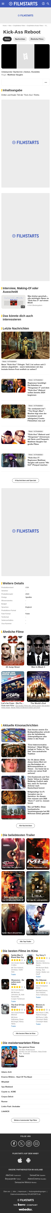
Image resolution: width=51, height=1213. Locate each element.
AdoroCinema (34, 1179)
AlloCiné (9, 1175)
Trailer (13, 974)
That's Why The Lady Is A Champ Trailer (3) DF (13, 867)
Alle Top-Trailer (25, 942)
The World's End (38, 703)
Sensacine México (23, 1182)
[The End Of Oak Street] (5, 1009)
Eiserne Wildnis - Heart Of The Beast (16, 1077)
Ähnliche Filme (13, 631)
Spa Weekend (7, 1087)
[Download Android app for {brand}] (30, 1160)
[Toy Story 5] (30, 959)
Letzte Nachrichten (16, 328)
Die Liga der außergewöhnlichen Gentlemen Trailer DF (38, 900)
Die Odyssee (41, 980)
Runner (4, 1102)
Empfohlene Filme (19, 25)
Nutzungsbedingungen (37, 1191)
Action (27, 72)
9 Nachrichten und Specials (25, 480)
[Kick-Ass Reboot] (25, 56)
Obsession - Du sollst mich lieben (17, 982)
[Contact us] (36, 1143)
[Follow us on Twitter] (21, 1143)
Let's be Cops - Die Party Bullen (16, 703)
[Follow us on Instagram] (29, 1143)
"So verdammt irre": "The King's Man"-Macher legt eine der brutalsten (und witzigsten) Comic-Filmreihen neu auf (37, 415)
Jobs (14, 1191)
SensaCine (34, 1175)
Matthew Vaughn (15, 75)
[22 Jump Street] (12, 650)
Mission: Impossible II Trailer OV (38, 867)
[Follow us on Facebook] (14, 1143)
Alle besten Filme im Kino (25, 1033)
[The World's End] (38, 686)
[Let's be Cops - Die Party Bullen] (12, 686)
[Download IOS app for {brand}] (21, 1160)
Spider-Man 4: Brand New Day (17, 956)
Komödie (35, 72)
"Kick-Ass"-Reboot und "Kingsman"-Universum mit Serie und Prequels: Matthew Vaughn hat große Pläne (39, 439)
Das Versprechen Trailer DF (13, 900)
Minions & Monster (40, 1006)
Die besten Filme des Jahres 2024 (28, 706)
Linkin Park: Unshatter (10, 1106)
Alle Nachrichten (25, 826)
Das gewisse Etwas (27, 1047)
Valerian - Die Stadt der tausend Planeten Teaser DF (38, 933)
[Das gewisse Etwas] (9, 1056)
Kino (10, 25)
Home (5, 25)
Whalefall (5, 1082)
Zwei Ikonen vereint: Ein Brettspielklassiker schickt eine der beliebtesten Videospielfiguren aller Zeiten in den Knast (39, 734)
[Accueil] (23, 3)
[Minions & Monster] (30, 1009)
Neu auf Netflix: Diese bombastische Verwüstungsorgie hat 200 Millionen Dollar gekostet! (38, 810)
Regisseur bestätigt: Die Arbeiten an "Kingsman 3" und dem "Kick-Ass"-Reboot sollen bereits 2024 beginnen (38, 389)
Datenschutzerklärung (18, 1194)
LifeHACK (5, 1111)
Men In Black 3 (38, 667)
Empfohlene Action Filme (35, 25)
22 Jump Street (13, 667)
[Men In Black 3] (38, 650)
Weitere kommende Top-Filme (25, 1120)
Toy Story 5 (40, 955)
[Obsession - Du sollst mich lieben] (5, 984)
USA (27, 587)
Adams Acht (6, 1072)
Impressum (22, 1191)
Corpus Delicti (7, 1097)
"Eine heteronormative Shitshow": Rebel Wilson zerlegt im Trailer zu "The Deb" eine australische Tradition (38, 749)
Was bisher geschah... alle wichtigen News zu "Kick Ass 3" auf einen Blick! (38, 299)
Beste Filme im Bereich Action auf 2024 (25, 708)
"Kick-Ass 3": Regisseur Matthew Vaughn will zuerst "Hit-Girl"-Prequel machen (38, 461)
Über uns (6, 1191)
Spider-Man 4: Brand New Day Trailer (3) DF (13, 933)
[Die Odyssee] (30, 984)
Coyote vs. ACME (8, 1092)
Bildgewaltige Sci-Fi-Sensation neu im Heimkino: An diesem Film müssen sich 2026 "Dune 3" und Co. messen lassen (38, 797)
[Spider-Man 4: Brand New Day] (5, 959)
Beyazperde (10, 1179)
